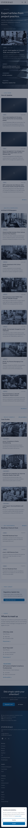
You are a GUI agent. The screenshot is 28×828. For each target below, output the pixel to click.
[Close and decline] (24, 809)
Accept (14, 823)
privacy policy (18, 816)
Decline (14, 820)
